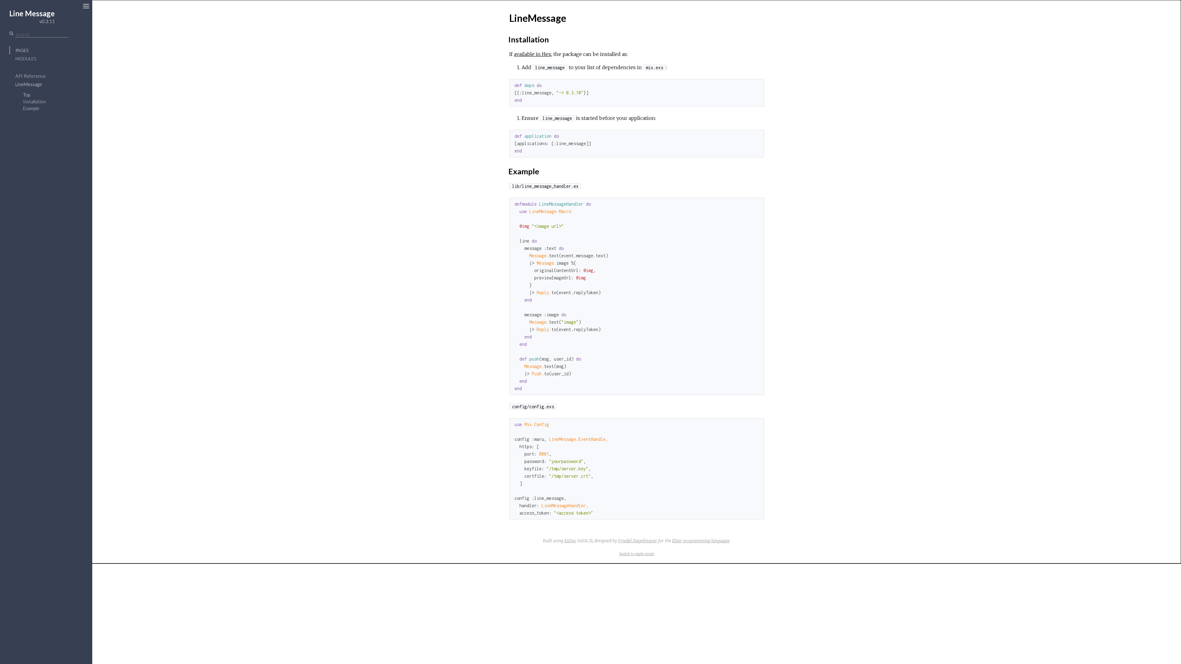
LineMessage (28, 84)
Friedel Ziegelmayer (637, 540)
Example (31, 108)
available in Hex (532, 54)
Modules (25, 58)
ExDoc (570, 540)
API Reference (30, 76)
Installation (34, 101)
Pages (21, 50)
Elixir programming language (701, 540)
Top (26, 94)
